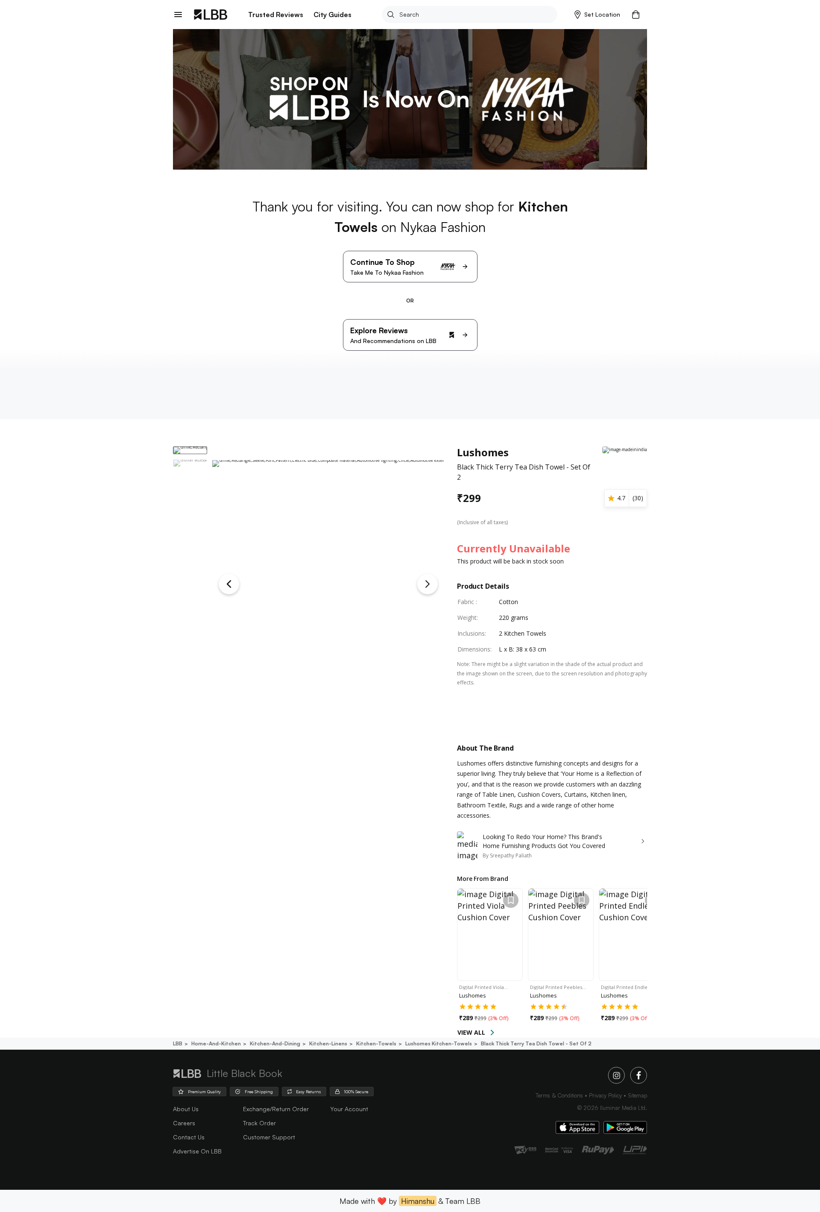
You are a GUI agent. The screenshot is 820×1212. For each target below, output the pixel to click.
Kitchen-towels (376, 1043)
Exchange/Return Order (276, 1108)
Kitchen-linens (328, 1043)
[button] (597, 14)
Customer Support (269, 1137)
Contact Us (189, 1137)
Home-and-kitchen (216, 1043)
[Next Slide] (427, 584)
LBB (177, 1043)
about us (186, 1108)
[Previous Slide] (229, 584)
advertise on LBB (197, 1151)
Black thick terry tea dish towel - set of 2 (536, 1043)
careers (184, 1123)
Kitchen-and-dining (275, 1043)
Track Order (259, 1123)
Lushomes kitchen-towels (438, 1043)
